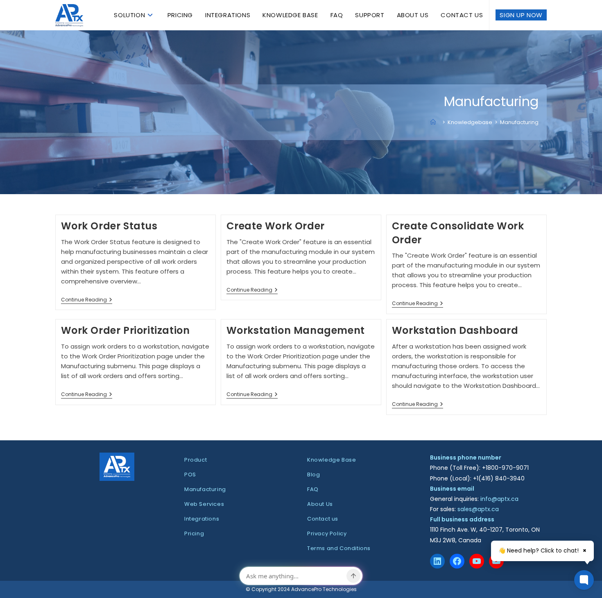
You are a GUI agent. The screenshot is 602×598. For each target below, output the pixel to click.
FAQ (313, 489)
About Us (320, 504)
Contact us (322, 519)
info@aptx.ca (499, 499)
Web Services (204, 504)
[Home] (435, 122)
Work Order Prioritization (125, 330)
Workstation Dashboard (455, 330)
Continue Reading (86, 300)
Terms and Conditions (339, 548)
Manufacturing (519, 122)
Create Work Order (275, 226)
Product (195, 460)
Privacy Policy (326, 533)
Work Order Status (109, 226)
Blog (313, 474)
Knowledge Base (331, 460)
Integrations (201, 519)
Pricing (194, 533)
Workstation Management (295, 330)
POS (190, 474)
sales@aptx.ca (478, 509)
